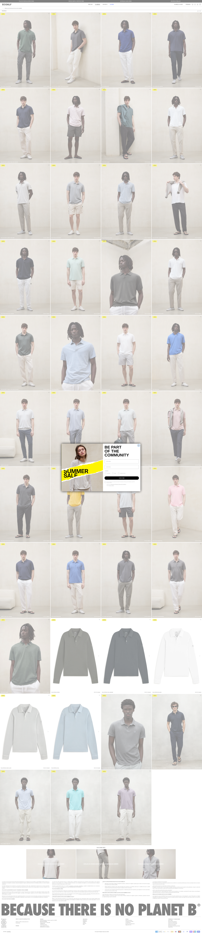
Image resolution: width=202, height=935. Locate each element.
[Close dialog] (139, 445)
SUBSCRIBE (122, 478)
